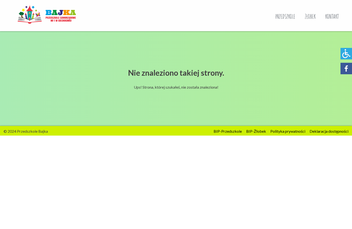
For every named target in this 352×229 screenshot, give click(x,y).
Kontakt (332, 16)
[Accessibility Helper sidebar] (346, 53)
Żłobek (310, 16)
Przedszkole (285, 16)
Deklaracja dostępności (329, 131)
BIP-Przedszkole (228, 131)
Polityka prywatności (287, 131)
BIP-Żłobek (256, 131)
